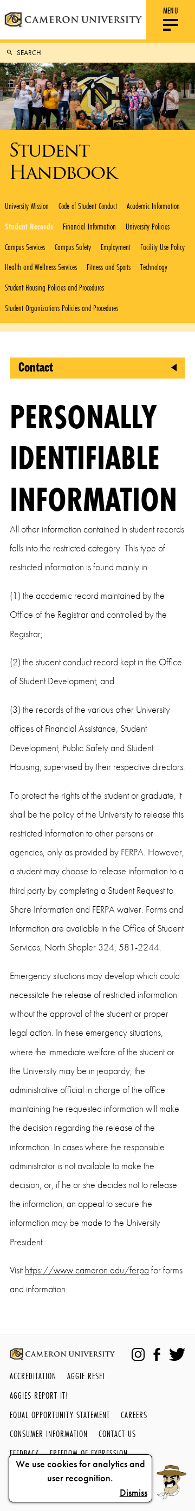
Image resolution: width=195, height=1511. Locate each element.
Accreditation (33, 1376)
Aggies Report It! (39, 1395)
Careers (134, 1414)
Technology (153, 267)
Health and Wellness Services (41, 267)
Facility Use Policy (162, 247)
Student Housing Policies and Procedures (54, 287)
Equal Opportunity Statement (60, 1414)
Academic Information (153, 206)
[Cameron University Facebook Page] (156, 1354)
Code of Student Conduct (87, 206)
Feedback (24, 1453)
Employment (116, 247)
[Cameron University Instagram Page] (138, 1354)
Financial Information (89, 226)
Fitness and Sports (109, 267)
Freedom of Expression (89, 1453)
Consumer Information (49, 1433)
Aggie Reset (86, 1376)
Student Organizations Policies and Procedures (61, 308)
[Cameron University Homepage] (73, 20)
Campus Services (25, 247)
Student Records (29, 226)
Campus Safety (73, 247)
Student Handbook (62, 161)
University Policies (148, 226)
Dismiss (133, 1493)
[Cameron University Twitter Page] (177, 1354)
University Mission (27, 206)
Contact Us (117, 1433)
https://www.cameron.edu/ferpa (87, 1270)
